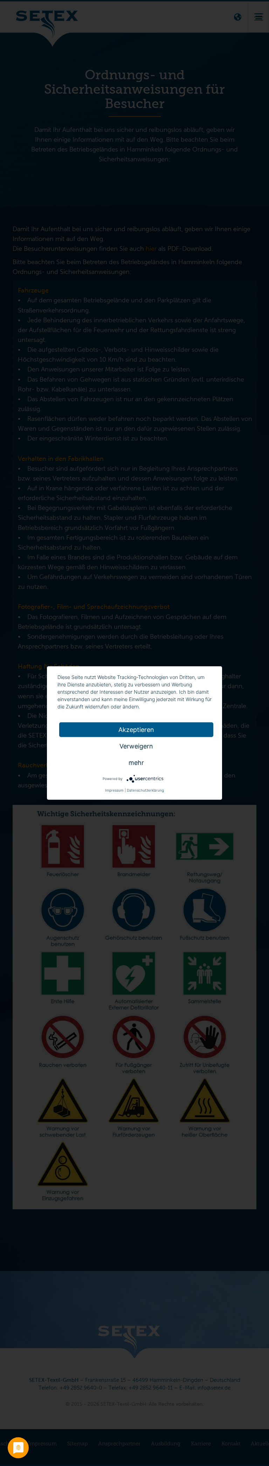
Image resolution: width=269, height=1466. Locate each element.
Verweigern (136, 746)
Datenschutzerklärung (145, 790)
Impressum (114, 790)
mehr (136, 762)
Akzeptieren (136, 729)
